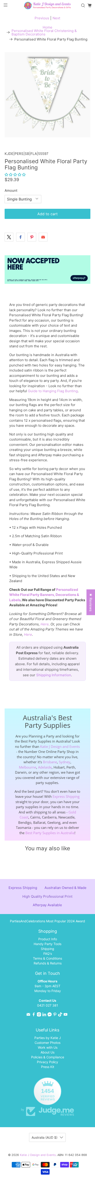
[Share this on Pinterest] (31, 237)
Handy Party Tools (47, 944)
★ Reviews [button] (91, 602)
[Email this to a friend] (43, 237)
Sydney (64, 762)
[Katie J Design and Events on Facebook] (34, 1015)
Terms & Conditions (47, 958)
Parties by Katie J (47, 1038)
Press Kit (47, 1067)
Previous (42, 18)
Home (47, 27)
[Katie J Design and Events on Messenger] (50, 1015)
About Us (47, 1052)
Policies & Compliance (47, 1057)
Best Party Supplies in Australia (49, 832)
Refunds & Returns (48, 963)
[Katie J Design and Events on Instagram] (39, 1015)
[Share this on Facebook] (20, 237)
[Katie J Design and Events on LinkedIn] (44, 1015)
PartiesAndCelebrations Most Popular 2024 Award (47, 921)
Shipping (47, 949)
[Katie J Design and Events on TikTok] (60, 1015)
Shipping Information (53, 675)
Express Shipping (66, 796)
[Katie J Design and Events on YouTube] (65, 1015)
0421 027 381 (47, 1005)
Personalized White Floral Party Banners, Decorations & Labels (44, 594)
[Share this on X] (9, 237)
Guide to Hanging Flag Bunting (53, 391)
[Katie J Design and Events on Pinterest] (55, 1015)
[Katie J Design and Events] (47, 5)
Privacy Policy (47, 1062)
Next (56, 18)
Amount (11, 190)
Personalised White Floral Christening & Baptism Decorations (44, 32)
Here (45, 624)
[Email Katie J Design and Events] (28, 1015)
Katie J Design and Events (60, 746)
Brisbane (50, 762)
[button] (15, 174)
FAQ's (47, 953)
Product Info (47, 939)
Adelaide (45, 767)
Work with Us (47, 1047)
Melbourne (27, 767)
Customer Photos (47, 1043)
